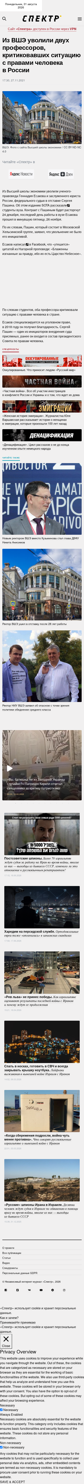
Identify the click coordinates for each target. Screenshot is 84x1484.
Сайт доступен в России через (42, 29)
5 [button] (39, 803)
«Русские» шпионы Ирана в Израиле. (41, 1210)
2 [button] (21, 803)
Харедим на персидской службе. (41, 933)
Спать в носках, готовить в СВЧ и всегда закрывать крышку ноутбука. (37, 1070)
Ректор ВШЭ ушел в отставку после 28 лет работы (34, 623)
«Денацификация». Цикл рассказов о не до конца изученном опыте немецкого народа (35, 446)
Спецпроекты (10, 349)
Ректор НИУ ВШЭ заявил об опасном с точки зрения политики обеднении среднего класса (35, 707)
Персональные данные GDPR (19, 1273)
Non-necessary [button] (10, 1442)
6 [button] (45, 803)
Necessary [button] (7, 1405)
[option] (42, 765)
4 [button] (33, 803)
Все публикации (11, 1253)
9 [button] (62, 803)
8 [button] (57, 803)
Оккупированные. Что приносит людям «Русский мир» (39, 370)
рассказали (58, 205)
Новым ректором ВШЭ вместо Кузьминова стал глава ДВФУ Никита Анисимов (40, 540)
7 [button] (51, 803)
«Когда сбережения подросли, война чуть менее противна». (37, 1139)
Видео (6, 1263)
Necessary (10, 1409)
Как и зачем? (9, 1317)
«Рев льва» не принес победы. (40, 1001)
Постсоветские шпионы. (41, 864)
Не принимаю (26, 1322)
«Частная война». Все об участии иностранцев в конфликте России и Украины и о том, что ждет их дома (41, 393)
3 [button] (27, 803)
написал (19, 244)
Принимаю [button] (8, 1322)
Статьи (6, 1258)
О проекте (8, 1248)
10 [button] (68, 803)
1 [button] (16, 803)
